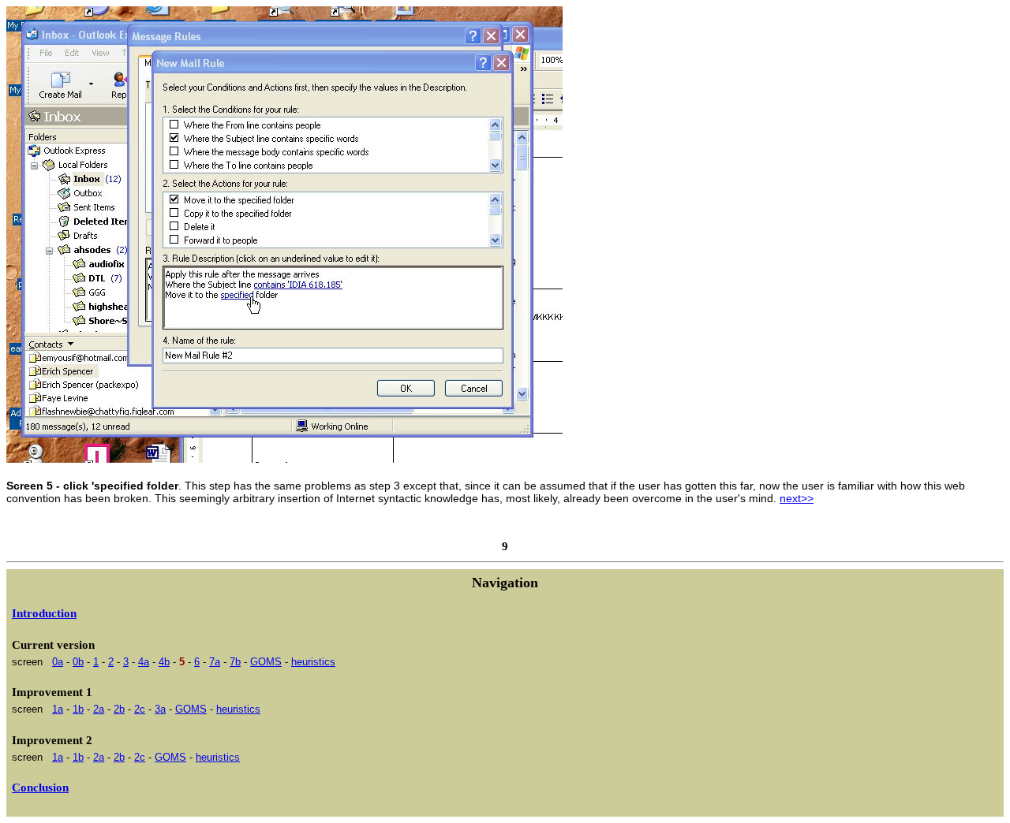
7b (235, 662)
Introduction (44, 613)
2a (98, 709)
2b (119, 709)
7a (214, 662)
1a (57, 709)
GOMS (266, 662)
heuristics (313, 662)
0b (78, 662)
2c (139, 709)
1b (78, 709)
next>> (797, 498)
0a (57, 662)
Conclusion (40, 787)
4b (164, 662)
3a (160, 709)
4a (143, 662)
